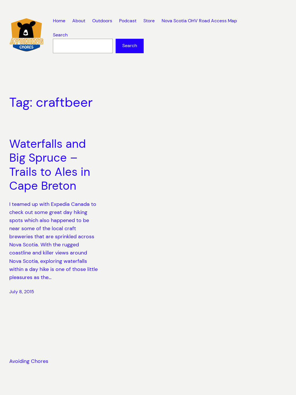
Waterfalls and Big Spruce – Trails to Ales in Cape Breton (49, 165)
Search (60, 35)
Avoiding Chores (28, 361)
